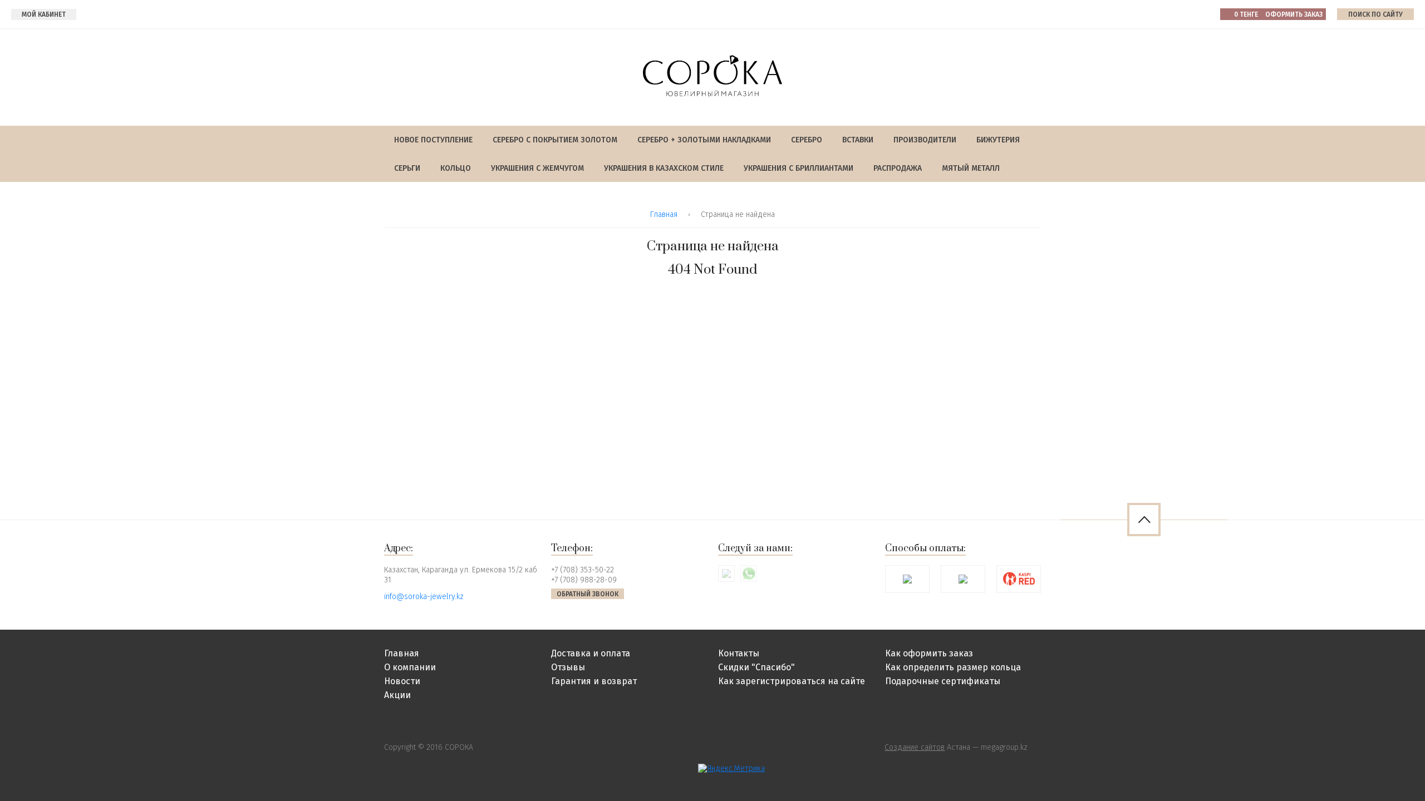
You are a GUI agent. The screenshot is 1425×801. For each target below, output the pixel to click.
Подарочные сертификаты (942, 681)
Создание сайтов (915, 747)
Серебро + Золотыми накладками (704, 140)
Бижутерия (998, 140)
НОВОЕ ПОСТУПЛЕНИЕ (433, 140)
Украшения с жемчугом (537, 168)
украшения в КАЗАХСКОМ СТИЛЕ (664, 168)
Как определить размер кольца (953, 667)
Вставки (857, 140)
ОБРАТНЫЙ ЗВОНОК (587, 594)
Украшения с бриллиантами (798, 168)
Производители (924, 140)
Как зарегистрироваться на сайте (791, 681)
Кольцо (455, 168)
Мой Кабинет (44, 14)
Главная (663, 214)
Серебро (806, 140)
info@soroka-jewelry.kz (424, 596)
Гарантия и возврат (594, 681)
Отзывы (568, 667)
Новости (402, 681)
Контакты (738, 653)
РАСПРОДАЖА (897, 168)
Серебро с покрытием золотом (555, 140)
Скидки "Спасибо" (756, 667)
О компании (410, 667)
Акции (397, 695)
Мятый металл (971, 168)
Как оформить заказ (929, 653)
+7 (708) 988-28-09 (584, 580)
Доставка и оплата (590, 653)
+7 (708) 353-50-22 (582, 570)
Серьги (407, 168)
